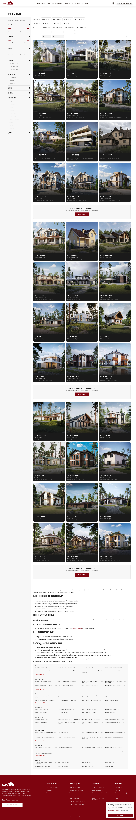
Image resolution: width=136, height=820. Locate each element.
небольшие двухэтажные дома (92, 747)
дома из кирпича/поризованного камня (115, 733)
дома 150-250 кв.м (41, 719)
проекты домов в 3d (88, 766)
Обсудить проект (82, 214)
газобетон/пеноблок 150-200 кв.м (69, 719)
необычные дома (63, 766)
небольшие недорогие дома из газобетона (92, 733)
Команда (117, 790)
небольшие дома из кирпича (44, 737)
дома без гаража (41, 667)
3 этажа (65, 23)
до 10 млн (46, 19)
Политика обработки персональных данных (45, 816)
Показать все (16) (40, 755)
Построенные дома (43, 3)
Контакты (85, 3)
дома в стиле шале (41, 709)
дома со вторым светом (112, 700)
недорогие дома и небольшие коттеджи (46, 762)
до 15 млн (68, 19)
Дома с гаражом (74, 798)
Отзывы (48, 793)
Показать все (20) (40, 674)
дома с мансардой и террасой (67, 700)
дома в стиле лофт (64, 712)
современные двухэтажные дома (46, 748)
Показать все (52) (40, 702)
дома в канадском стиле (89, 712)
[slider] (9, 28)
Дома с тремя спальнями (76, 804)
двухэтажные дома (65, 747)
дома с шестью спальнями (90, 685)
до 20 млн (79, 19)
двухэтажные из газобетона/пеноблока (92, 737)
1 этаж (45, 23)
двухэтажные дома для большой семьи (46, 696)
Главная (10, 11)
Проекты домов (57, 3)
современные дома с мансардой (115, 751)
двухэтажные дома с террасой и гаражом (92, 671)
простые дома (86, 762)
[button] (124, 3)
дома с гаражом (87, 667)
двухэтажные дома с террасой (115, 696)
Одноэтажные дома (75, 793)
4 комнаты (69, 32)
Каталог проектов (74, 787)
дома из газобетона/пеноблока (45, 732)
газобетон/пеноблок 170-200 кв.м (92, 723)
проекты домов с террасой (90, 696)
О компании (76, 3)
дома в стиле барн (110, 712)
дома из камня (63, 732)
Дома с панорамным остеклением (98, 798)
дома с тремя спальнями (66, 685)
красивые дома (109, 766)
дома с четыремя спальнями (67, 681)
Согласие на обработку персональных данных (70, 816)
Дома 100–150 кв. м (98, 787)
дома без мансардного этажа (114, 747)
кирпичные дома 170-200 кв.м (114, 722)
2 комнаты (46, 32)
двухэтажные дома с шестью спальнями (115, 686)
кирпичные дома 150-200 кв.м (114, 719)
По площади (57, 37)
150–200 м (69, 27)
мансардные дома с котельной (45, 700)
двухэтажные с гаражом (43, 670)
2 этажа (55, 23)
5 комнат (80, 32)
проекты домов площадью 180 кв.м (69, 723)
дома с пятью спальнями (43, 681)
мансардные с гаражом (112, 670)
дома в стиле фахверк (112, 709)
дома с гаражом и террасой (67, 670)
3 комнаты (57, 32)
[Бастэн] (8, 3)
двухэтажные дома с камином (91, 700)
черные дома (109, 762)
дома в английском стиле (66, 709)
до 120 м (46, 27)
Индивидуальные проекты (43, 766)
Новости (117, 795)
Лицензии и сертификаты (123, 793)
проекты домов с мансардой (91, 751)
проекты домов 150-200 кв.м (91, 719)
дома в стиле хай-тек (89, 709)
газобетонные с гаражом (66, 667)
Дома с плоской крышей (99, 793)
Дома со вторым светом (99, 795)
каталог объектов (77, 628)
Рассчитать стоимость (12, 805)
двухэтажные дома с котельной (68, 696)
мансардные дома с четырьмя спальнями (46, 686)
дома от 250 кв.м (41, 722)
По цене (46, 37)
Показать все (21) (39, 689)
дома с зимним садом (65, 762)
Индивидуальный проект (76, 790)
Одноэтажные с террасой (77, 801)
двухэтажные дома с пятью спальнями (92, 682)
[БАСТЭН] (8, 784)
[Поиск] (113, 3)
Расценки (67, 3)
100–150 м (57, 27)
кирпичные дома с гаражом (113, 667)
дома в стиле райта (41, 712)
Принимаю (120, 815)
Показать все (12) (39, 740)
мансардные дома (64, 751)
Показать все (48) (40, 726)
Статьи (117, 798)
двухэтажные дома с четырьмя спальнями (115, 682)
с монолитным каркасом (66, 737)
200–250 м (81, 27)
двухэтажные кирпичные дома (115, 737)
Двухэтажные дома (75, 795)
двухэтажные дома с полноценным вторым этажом (46, 752)
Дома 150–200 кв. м (98, 790)
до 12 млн (57, 19)
